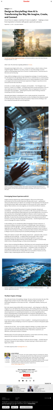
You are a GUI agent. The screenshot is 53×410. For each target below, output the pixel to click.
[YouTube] (23, 381)
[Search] (51, 1)
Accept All (6, 407)
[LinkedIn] (19, 381)
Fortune (30, 64)
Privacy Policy (31, 403)
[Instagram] (26, 381)
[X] (30, 381)
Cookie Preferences (26, 407)
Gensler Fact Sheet (6, 399)
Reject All (15, 407)
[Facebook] (34, 381)
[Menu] (1, 1)
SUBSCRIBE (26, 375)
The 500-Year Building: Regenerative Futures (14, 58)
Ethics (16, 399)
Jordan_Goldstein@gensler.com (18, 364)
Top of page (47, 398)
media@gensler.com (22, 346)
